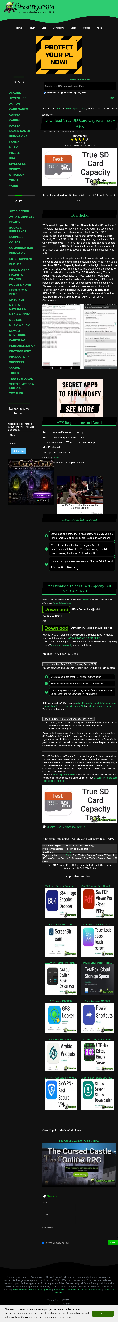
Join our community (62, 645)
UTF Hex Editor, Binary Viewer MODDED (97, 1039)
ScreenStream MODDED (61, 924)
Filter (111, 97)
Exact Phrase (53, 92)
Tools (57, 457)
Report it (86, 599)
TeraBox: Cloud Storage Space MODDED (97, 962)
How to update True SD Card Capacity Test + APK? (68, 718)
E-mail (45, 1214)
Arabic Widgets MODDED (60, 1039)
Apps (99, 27)
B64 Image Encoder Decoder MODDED (61, 886)
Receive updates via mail (57, 1242)
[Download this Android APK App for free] (56, 609)
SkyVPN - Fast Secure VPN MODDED (61, 1077)
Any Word (81, 92)
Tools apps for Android (64, 774)
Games (86, 27)
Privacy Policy (45, 1289)
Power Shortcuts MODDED (97, 1001)
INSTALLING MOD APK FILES (83, 638)
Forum (32, 27)
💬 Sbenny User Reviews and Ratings (63, 826)
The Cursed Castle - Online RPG (79, 1140)
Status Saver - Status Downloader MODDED (97, 1077)
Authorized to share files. (65, 1289)
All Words (68, 92)
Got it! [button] (103, 1313)
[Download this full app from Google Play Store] (56, 627)
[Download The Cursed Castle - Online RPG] (79, 1163)
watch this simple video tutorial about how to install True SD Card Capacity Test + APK (79, 704)
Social (73, 27)
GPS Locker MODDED (61, 1001)
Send (112, 1242)
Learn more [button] (65, 1317)
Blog (44, 27)
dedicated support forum (25, 1289)
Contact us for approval (89, 1289)
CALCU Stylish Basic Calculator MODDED (61, 962)
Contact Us (58, 27)
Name (44, 1202)
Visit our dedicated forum (62, 603)
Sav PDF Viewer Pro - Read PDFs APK (97, 886)
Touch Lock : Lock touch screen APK (97, 924)
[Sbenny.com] (29, 6)
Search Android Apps (80, 79)
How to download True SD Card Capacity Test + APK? (70, 664)
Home (19, 27)
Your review (47, 1227)
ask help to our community (101, 705)
